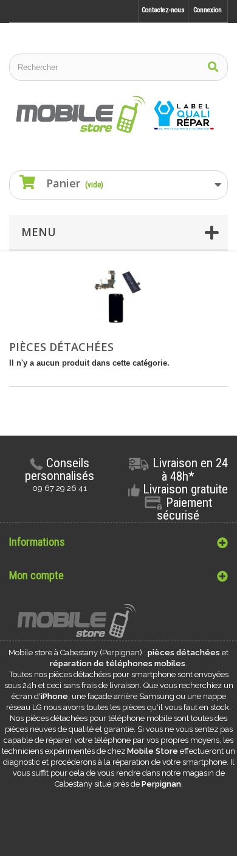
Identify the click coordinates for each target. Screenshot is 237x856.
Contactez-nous (163, 10)
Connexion (207, 10)
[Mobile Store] (118, 115)
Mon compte (36, 575)
